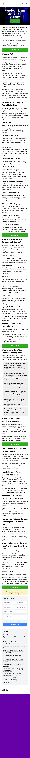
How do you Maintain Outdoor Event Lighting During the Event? (13, 674)
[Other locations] (22, 3)
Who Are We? (7, 634)
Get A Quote (15, 346)
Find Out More (15, 444)
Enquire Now (15, 235)
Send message (15, 624)
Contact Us (15, 21)
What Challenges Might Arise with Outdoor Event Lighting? (13, 679)
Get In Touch (15, 50)
